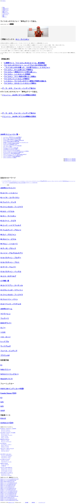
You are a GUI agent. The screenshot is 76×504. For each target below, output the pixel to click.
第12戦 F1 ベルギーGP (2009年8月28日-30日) (8, 493)
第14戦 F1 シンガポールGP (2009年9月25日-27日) (9, 496)
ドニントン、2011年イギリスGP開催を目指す (19, 95)
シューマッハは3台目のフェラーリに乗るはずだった (13, 155)
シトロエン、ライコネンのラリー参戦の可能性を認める (25, 81)
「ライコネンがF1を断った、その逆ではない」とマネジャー (27, 67)
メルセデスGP (12, 182)
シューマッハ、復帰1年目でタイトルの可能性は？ (12, 137)
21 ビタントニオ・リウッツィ (11, 290)
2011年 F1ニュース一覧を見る (70, 160)
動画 (3, 15)
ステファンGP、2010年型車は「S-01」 (10, 144)
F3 (1, 398)
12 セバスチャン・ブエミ (9, 262)
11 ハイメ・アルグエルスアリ (11, 253)
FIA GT (3, 418)
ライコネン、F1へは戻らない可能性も (18, 70)
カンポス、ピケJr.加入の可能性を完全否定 (11, 143)
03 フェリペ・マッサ (8, 202)
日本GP (36, 182)
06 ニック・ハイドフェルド (10, 225)
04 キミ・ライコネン (8, 216)
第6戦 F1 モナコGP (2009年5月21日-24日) (7, 485)
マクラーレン (66, 181)
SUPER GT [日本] (6, 423)
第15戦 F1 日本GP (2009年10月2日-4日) (7, 497)
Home (3, 7)
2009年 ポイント (5, 9)
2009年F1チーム (6, 309)
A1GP (2, 410)
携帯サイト (4, 16)
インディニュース (5, 13)
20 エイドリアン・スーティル (11, 285)
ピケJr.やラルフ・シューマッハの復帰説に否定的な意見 (13, 140)
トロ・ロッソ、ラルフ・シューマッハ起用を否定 (12, 145)
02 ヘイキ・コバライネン (9, 197)
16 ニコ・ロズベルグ (8, 276)
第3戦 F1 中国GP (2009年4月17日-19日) (7, 481)
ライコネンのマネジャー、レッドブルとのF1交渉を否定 (25, 65)
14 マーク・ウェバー (8, 267)
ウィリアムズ (5, 346)
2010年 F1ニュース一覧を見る (70, 159)
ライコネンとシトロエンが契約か (17, 79)
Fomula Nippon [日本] (8, 393)
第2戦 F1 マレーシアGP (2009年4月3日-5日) (8, 480)
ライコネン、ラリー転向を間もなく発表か (20, 76)
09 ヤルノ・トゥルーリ (9, 244)
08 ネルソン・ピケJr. (8, 239)
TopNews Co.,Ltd (11, 502)
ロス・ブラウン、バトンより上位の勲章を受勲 (12, 138)
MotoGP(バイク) (6, 379)
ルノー (17, 182)
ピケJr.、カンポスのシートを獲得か (9, 157)
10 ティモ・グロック (8, 248)
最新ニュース (4, 11)
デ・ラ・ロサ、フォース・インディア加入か (19, 88)
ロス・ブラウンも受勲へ (7, 146)
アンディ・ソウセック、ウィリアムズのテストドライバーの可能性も (16, 151)
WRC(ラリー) (5, 369)
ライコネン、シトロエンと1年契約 (17, 74)
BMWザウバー (5, 323)
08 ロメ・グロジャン (8, 234)
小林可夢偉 (33, 182)
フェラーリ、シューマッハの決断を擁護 (10, 147)
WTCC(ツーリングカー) (9, 374)
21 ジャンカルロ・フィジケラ (11, 295)
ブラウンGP (5, 355)
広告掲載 (26, 502)
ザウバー (9, 181)
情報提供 (33, 502)
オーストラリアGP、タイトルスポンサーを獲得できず (13, 152)
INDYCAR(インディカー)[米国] (12, 389)
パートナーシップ (41, 502)
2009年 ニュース (5, 8)
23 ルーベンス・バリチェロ (10, 304)
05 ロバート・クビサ (8, 221)
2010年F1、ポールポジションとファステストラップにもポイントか (15, 142)
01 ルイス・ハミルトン (9, 193)
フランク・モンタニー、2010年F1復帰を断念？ (12, 156)
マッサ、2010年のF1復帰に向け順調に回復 (11, 141)
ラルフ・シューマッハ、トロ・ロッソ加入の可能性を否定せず (14, 154)
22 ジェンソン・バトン (9, 299)
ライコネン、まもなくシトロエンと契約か (20, 83)
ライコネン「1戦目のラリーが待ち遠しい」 (20, 72)
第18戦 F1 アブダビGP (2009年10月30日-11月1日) (9, 500)
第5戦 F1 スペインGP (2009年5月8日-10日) (8, 484)
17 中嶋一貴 (4, 281)
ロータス (27, 182)
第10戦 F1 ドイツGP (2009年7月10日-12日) (8, 489)
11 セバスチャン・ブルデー (10, 258)
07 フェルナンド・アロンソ (10, 230)
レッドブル (22, 182)
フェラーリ (43, 181)
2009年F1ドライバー (8, 188)
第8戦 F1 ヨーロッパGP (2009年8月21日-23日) (8, 492)
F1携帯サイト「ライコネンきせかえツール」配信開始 (24, 63)
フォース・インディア (8, 351)
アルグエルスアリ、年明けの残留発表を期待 (11, 153)
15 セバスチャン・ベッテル (10, 271)
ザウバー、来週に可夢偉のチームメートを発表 (12, 139)
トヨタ (3, 332)
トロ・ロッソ (5, 337)
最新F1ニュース (5, 12)
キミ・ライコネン (22, 39)
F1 (1, 365)
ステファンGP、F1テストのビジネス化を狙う (11, 150)
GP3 (2, 406)
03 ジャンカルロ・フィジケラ (11, 207)
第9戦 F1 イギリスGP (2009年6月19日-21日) (8, 488)
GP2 (2, 402)
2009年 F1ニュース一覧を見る (70, 158)
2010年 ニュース (5, 10)
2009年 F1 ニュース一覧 (9, 134)
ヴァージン (30, 182)
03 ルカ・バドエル (7, 211)
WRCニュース (5, 14)
